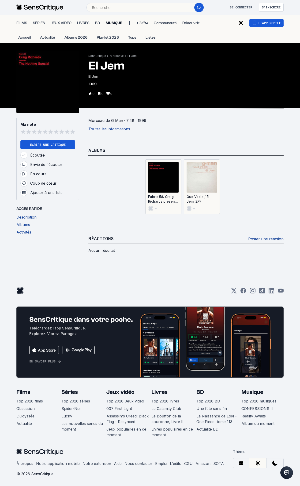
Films (23, 392)
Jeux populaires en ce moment (126, 432)
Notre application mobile (58, 463)
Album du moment (257, 423)
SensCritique (97, 56)
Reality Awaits (253, 416)
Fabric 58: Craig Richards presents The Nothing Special (163, 199)
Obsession (25, 408)
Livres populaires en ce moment (172, 432)
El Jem (132, 56)
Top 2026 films (29, 401)
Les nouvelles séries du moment (82, 426)
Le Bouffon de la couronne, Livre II (167, 419)
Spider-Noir (71, 408)
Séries (69, 392)
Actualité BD (207, 429)
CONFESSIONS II (257, 408)
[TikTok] (262, 292)
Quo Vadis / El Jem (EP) (198, 199)
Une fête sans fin (211, 408)
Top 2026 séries (75, 401)
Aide (118, 463)
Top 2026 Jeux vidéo (125, 401)
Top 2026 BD (208, 401)
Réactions (101, 238)
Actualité (24, 423)
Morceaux (117, 56)
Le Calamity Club (166, 408)
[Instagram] (252, 292)
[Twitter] (234, 292)
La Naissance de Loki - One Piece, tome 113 (216, 419)
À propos (24, 463)
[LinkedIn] (271, 292)
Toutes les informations (109, 129)
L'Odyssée (25, 416)
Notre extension (96, 463)
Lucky (66, 416)
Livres (159, 392)
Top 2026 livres (165, 401)
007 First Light (119, 408)
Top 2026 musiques (258, 401)
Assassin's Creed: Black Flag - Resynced (127, 419)
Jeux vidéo (120, 392)
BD (200, 392)
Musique (252, 392)
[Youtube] (281, 292)
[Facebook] (243, 292)
